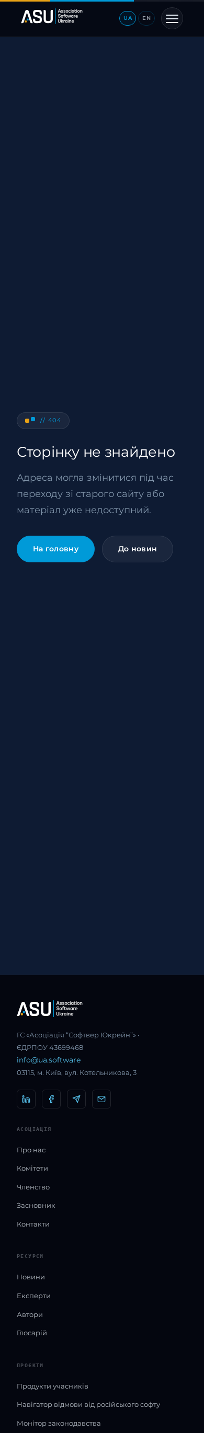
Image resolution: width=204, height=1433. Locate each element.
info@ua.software (49, 1060)
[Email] (101, 1099)
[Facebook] (51, 1099)
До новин (137, 548)
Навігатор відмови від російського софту (88, 1404)
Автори (30, 1314)
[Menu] (172, 18)
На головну (55, 548)
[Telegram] (76, 1099)
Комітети (32, 1168)
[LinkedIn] (26, 1099)
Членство (33, 1187)
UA (127, 18)
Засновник (36, 1205)
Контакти (33, 1224)
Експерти (34, 1295)
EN (146, 18)
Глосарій (32, 1332)
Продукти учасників (52, 1386)
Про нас (31, 1150)
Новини (31, 1277)
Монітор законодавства (59, 1423)
